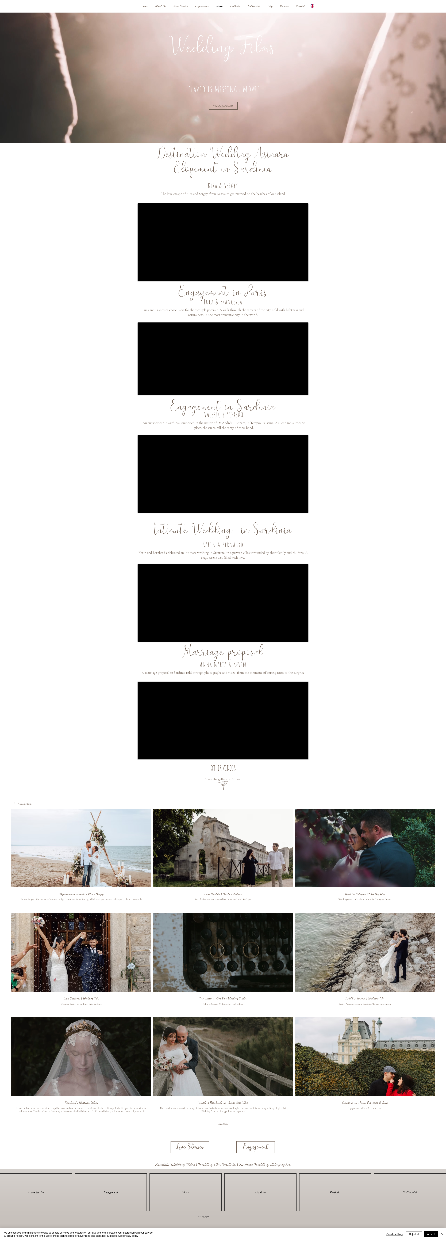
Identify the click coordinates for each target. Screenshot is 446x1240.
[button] (23, 803)
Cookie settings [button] (394, 1234)
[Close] (442, 1234)
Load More (223, 1123)
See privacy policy (128, 1235)
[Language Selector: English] (315, 6)
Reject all (414, 1234)
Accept (431, 1234)
